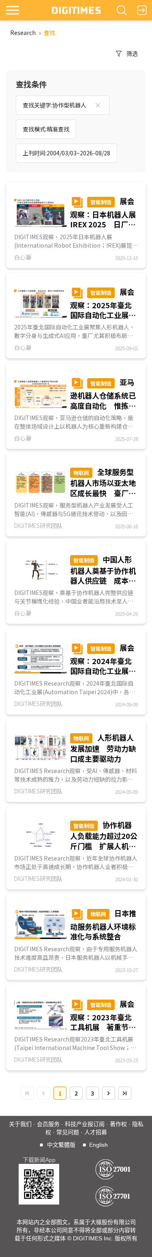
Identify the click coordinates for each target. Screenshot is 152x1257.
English (98, 1145)
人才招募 (95, 1132)
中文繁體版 (61, 1145)
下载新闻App (39, 1160)
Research (23, 32)
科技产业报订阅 (85, 1124)
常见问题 (67, 1132)
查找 (49, 32)
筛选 (132, 53)
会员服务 (48, 1124)
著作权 (118, 1124)
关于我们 (20, 1124)
